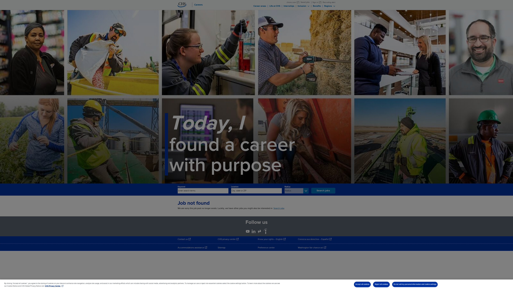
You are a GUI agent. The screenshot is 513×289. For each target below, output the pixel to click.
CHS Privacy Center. (53, 286)
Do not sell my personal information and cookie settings (414, 284)
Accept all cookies (362, 284)
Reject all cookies (381, 284)
